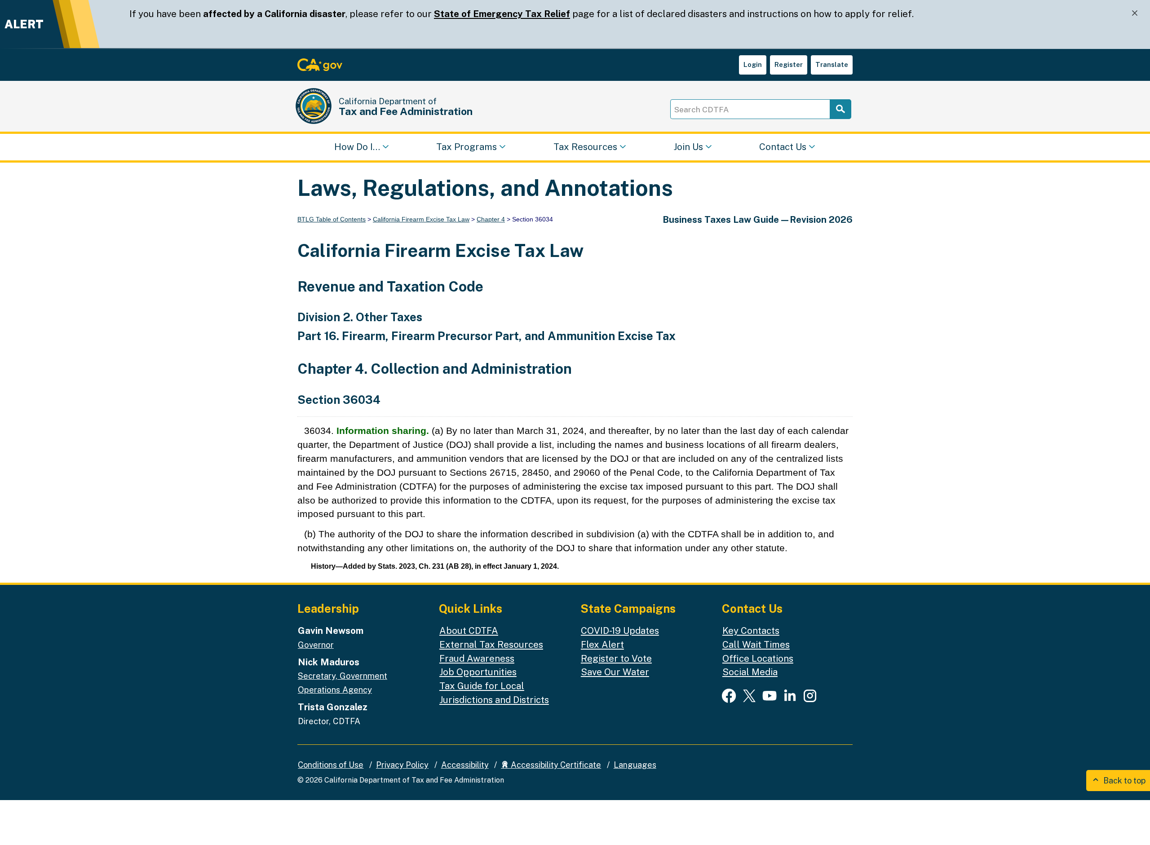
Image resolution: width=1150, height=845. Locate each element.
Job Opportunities (478, 671)
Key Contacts (750, 630)
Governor (316, 645)
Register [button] (788, 64)
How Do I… (357, 146)
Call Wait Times (756, 644)
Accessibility (465, 765)
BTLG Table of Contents (331, 219)
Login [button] (752, 64)
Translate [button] (831, 64)
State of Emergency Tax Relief (502, 13)
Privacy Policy (402, 765)
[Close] (1135, 13)
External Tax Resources (491, 644)
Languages (635, 765)
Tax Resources (585, 146)
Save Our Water (615, 671)
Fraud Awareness (476, 658)
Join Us (688, 146)
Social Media (750, 671)
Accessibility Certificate (555, 765)
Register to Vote (616, 658)
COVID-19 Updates (620, 630)
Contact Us (782, 146)
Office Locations (757, 658)
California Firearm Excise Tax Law (421, 219)
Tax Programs (466, 146)
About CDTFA (468, 630)
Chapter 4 (491, 219)
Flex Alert (602, 644)
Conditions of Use (330, 765)
